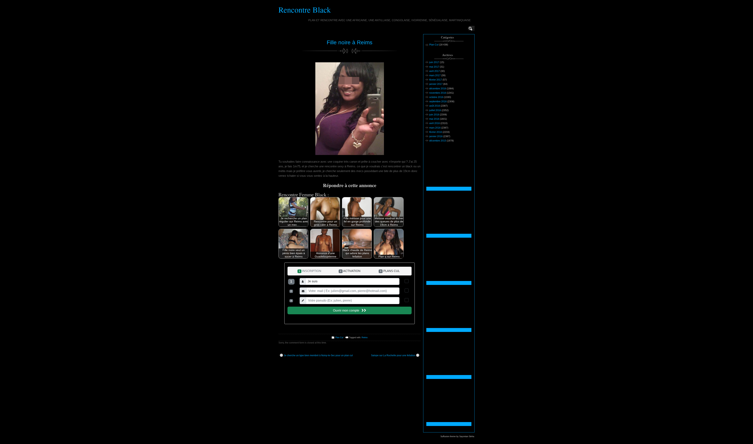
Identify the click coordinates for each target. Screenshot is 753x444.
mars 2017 (435, 75)
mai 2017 (434, 66)
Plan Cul (339, 337)
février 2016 (435, 132)
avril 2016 (434, 123)
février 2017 (435, 79)
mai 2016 (434, 119)
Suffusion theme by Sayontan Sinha (457, 436)
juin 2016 (434, 114)
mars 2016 (435, 127)
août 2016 (434, 105)
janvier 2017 (436, 84)
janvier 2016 (436, 136)
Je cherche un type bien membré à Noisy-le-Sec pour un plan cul (318, 355)
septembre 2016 (438, 101)
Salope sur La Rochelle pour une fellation (393, 355)
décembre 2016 (437, 88)
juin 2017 (434, 62)
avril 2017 (434, 71)
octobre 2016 (436, 97)
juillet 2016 (435, 110)
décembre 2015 (437, 140)
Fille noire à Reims (349, 42)
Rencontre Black (304, 9)
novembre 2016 (437, 93)
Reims (365, 337)
